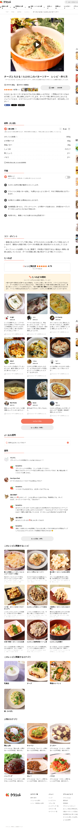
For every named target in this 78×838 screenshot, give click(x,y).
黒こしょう (8, 153)
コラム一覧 (52, 803)
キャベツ (30, 745)
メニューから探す (35, 800)
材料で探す (33, 797)
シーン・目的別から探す (37, 803)
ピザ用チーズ (9, 141)
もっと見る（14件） (37, 427)
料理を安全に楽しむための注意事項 (16, 162)
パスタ (52, 776)
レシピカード (67, 7)
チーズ (29, 683)
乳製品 (6, 683)
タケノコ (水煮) (10, 137)
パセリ (6, 157)
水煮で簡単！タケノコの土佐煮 (14, 642)
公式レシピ (49, 7)
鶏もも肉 (7, 745)
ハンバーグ (8, 776)
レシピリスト (52, 800)
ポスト (14, 105)
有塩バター (8, 145)
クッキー (53, 745)
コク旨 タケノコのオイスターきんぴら (14, 607)
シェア (8, 105)
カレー (29, 776)
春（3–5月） (9, 711)
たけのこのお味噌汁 (56, 642)
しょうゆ (7, 149)
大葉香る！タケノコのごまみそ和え (60, 607)
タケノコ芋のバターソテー (35, 572)
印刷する (22, 105)
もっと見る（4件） (37, 538)
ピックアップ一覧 (53, 806)
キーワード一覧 (53, 811)
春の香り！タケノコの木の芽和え (60, 572)
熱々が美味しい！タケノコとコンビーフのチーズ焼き (14, 572)
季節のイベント (55, 683)
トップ (50, 797)
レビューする (37, 421)
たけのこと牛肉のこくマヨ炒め (37, 607)
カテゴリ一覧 (52, 808)
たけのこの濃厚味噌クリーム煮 (37, 642)
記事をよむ (58, 7)
